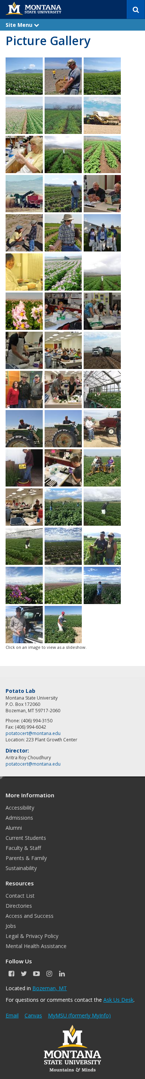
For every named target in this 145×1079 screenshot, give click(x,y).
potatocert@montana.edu (33, 733)
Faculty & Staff (23, 847)
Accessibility (20, 807)
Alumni (14, 827)
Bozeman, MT (49, 988)
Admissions (19, 817)
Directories (19, 905)
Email (12, 1015)
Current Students (26, 837)
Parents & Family (26, 857)
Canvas (33, 1015)
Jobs (11, 925)
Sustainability (21, 868)
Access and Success (30, 915)
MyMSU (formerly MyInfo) (79, 1015)
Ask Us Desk (118, 999)
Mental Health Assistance (36, 946)
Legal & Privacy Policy (32, 935)
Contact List (20, 895)
